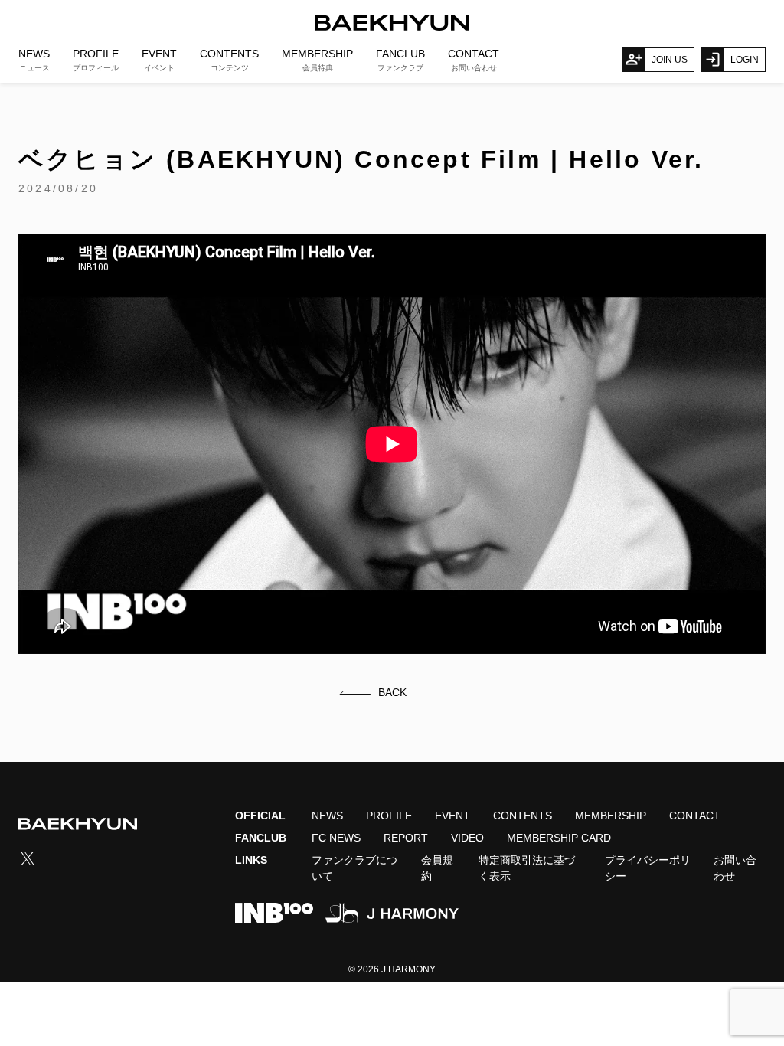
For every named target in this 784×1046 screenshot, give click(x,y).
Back (392, 692)
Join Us (670, 59)
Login (744, 59)
